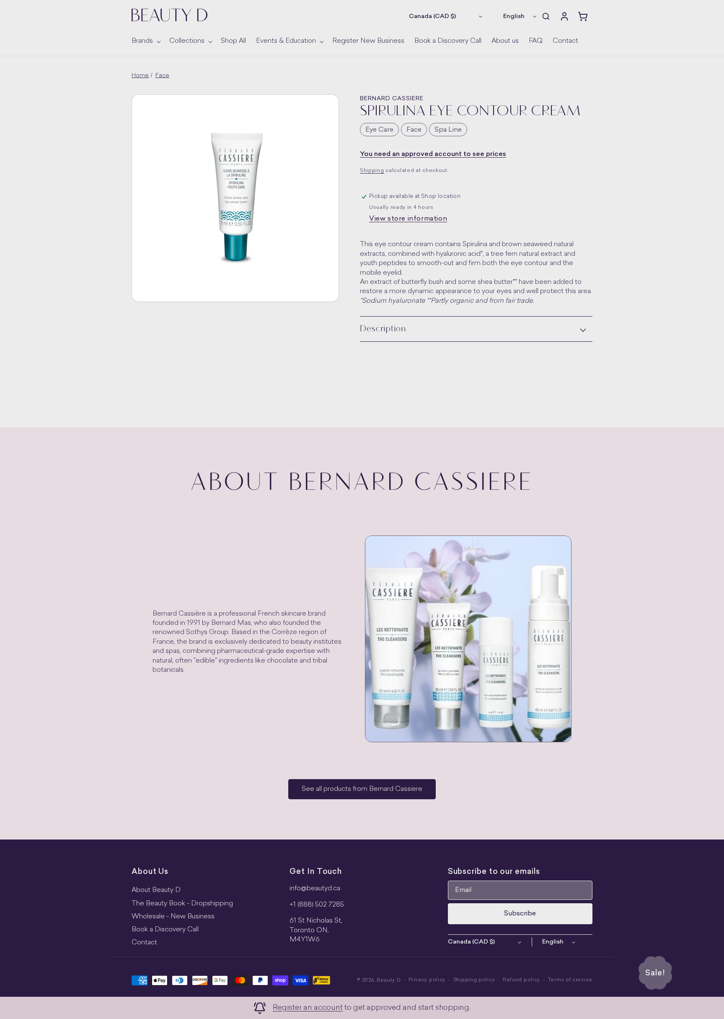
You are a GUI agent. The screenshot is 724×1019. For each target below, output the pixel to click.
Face (162, 76)
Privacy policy (427, 980)
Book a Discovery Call (165, 929)
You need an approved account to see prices (433, 154)
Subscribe (520, 913)
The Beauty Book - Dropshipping (182, 903)
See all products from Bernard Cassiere (362, 789)
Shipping (372, 170)
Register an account (308, 1008)
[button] (145, 41)
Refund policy (521, 980)
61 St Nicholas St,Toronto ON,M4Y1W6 (316, 930)
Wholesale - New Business (173, 916)
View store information (408, 219)
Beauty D (389, 980)
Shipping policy (474, 980)
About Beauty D (156, 890)
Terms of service (570, 980)
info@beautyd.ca (315, 888)
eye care (379, 130)
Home (140, 76)
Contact (144, 942)
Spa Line (448, 130)
